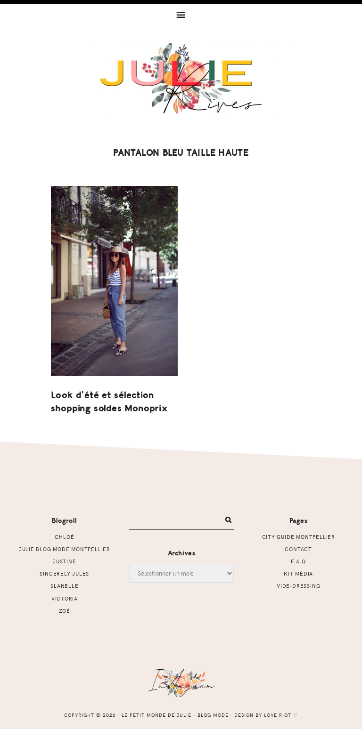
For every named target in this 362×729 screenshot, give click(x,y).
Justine (64, 561)
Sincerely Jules (64, 573)
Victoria (64, 598)
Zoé (64, 610)
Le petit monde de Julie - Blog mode (181, 78)
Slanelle (64, 585)
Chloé (64, 536)
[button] (181, 14)
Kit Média (298, 573)
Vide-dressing (298, 585)
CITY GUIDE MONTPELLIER (298, 536)
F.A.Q (298, 561)
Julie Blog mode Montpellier (64, 549)
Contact (298, 549)
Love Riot (277, 715)
